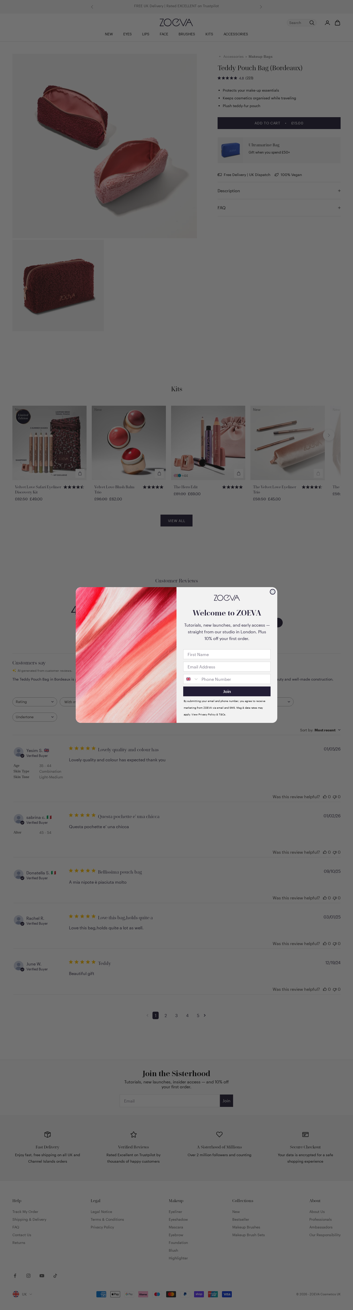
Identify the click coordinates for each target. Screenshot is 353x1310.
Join (227, 691)
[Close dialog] (272, 591)
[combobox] (191, 679)
